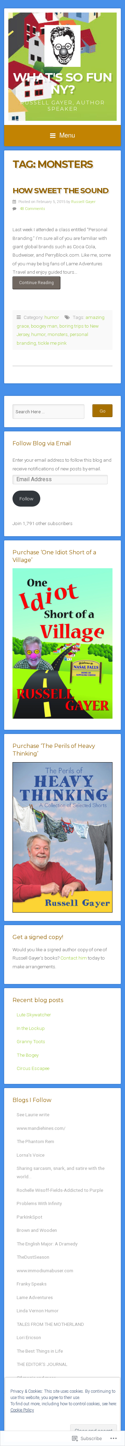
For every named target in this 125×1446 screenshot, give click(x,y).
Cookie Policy (22, 1410)
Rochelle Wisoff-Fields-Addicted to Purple (60, 1190)
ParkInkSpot (29, 1217)
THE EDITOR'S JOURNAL (42, 1364)
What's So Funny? (62, 83)
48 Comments (32, 208)
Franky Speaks (32, 1284)
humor (51, 317)
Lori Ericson (29, 1337)
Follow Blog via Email (41, 443)
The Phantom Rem (35, 1141)
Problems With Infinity (39, 1203)
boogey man (44, 326)
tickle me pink (52, 343)
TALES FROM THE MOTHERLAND (50, 1324)
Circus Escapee (33, 1068)
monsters (58, 334)
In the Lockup (31, 1028)
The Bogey (28, 1055)
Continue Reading (33, 285)
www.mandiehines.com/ (41, 1128)
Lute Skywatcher (34, 1014)
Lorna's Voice (30, 1155)
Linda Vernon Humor (38, 1310)
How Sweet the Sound (60, 190)
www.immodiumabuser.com (45, 1270)
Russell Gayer (83, 202)
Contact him (73, 958)
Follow (26, 498)
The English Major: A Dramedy (47, 1243)
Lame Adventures (35, 1297)
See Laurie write (33, 1114)
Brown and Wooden (37, 1230)
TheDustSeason (33, 1257)
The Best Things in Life (40, 1351)
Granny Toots (31, 1041)
